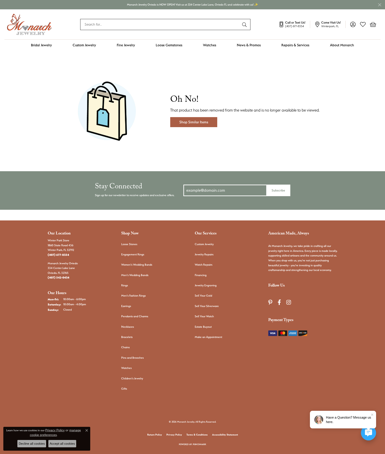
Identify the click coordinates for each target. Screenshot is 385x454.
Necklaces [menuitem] (127, 326)
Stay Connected (118, 187)
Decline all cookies (32, 443)
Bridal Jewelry (41, 45)
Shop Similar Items (193, 122)
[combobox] (160, 24)
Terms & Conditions (197, 434)
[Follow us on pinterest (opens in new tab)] (270, 302)
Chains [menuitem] (125, 347)
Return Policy (154, 434)
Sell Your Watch (204, 316)
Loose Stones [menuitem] (129, 244)
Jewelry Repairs (204, 254)
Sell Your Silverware (207, 306)
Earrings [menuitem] (126, 306)
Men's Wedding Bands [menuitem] (134, 275)
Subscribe (278, 190)
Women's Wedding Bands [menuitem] (136, 264)
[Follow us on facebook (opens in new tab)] (279, 302)
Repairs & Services (295, 45)
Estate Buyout (203, 326)
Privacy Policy (174, 434)
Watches (209, 45)
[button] (353, 24)
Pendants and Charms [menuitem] (134, 316)
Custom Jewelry (84, 45)
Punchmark (199, 444)
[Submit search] (245, 24)
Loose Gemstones (169, 45)
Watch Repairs (203, 264)
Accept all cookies (62, 443)
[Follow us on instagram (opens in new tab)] (288, 302)
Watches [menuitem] (126, 368)
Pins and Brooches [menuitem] (132, 357)
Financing (201, 275)
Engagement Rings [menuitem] (132, 254)
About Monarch (342, 45)
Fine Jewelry (126, 45)
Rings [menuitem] (124, 285)
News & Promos (249, 45)
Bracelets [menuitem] (127, 337)
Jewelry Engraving (206, 285)
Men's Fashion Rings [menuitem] (133, 295)
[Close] (379, 5)
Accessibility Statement (225, 434)
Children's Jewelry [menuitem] (132, 378)
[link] (294, 24)
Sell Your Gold (203, 295)
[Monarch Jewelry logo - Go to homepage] (29, 24)
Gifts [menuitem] (124, 388)
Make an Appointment (208, 337)
